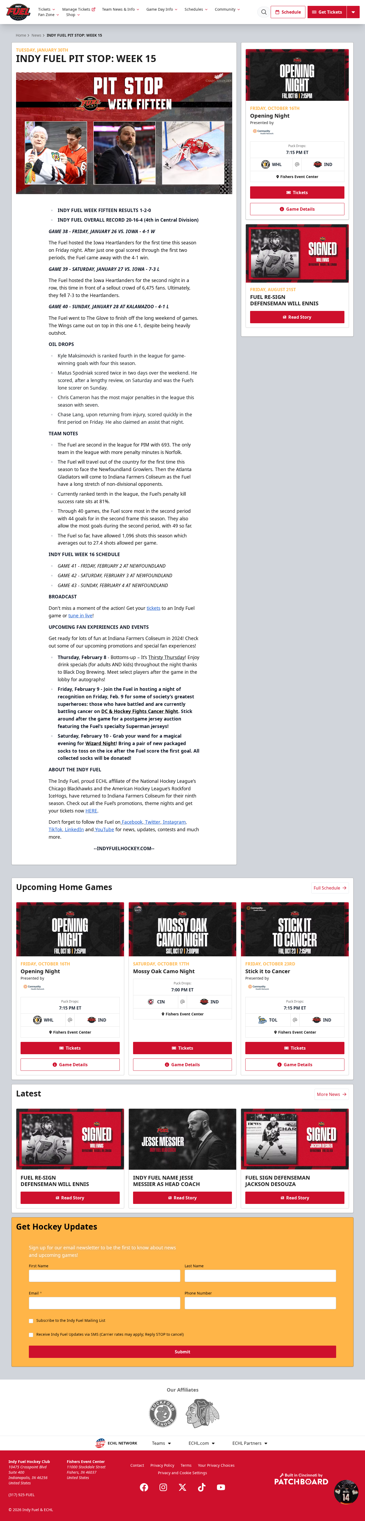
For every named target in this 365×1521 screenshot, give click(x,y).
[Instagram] (163, 1487)
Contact (137, 1465)
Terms (186, 1465)
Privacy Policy (162, 1465)
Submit (182, 1352)
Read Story (299, 317)
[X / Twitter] (182, 1487)
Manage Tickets (76, 9)
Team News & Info (118, 9)
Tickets (44, 9)
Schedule (291, 12)
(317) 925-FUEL (21, 1494)
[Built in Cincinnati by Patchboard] (301, 1479)
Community (225, 9)
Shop (70, 14)
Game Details (300, 209)
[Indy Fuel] (18, 12)
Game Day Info (159, 9)
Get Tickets (330, 12)
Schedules (194, 9)
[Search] (264, 12)
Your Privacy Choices (216, 1465)
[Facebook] (144, 1487)
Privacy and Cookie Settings (182, 1472)
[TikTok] (201, 1487)
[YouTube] (220, 1487)
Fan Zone (46, 14)
